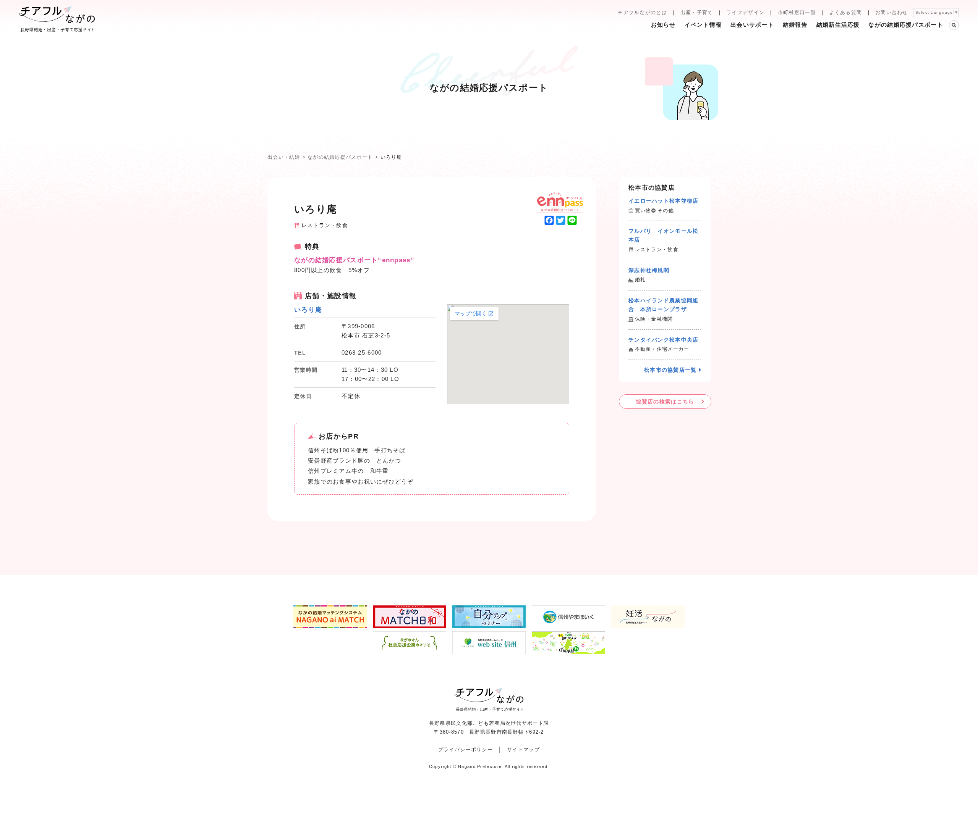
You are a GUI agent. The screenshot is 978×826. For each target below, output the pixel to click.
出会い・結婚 (283, 157)
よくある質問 (845, 12)
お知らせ (663, 24)
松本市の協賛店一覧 (670, 370)
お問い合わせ (891, 12)
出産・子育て (696, 12)
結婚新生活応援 (838, 24)
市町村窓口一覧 (797, 12)
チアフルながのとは (642, 12)
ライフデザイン (745, 12)
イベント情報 (703, 24)
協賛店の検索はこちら (665, 401)
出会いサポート (752, 24)
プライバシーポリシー (465, 749)
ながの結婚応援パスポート (905, 24)
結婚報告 (795, 24)
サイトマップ (523, 749)
